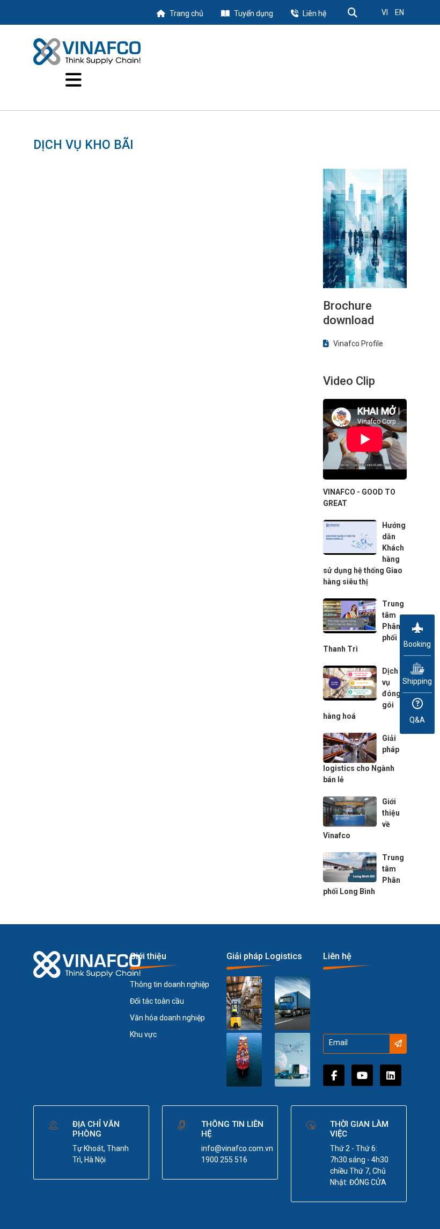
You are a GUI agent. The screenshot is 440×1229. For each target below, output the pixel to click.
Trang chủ (186, 13)
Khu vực (143, 1034)
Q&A (417, 720)
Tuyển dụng (253, 13)
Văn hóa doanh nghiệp (167, 1017)
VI (385, 12)
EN (399, 12)
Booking (417, 644)
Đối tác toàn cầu (157, 1001)
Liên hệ (314, 13)
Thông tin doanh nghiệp (169, 984)
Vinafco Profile (357, 343)
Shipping (417, 681)
